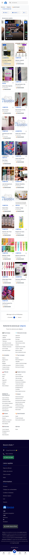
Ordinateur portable (6, 339)
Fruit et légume (5, 416)
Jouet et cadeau (5, 405)
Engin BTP (4, 380)
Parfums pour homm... (7, 134)
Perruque (17, 339)
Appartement (5, 360)
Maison (3, 358)
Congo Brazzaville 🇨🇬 (11, 450)
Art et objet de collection (7, 403)
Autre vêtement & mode (21, 352)
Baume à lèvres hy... (21, 255)
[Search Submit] (10, 2)
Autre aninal (18, 409)
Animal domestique (20, 397)
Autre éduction (5, 435)
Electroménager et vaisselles (19, 360)
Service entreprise (19, 380)
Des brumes (5, 109)
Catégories (9, 7)
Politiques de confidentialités (10, 489)
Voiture (3, 374)
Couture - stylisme (19, 348)
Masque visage (6, 255)
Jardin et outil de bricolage (21, 363)
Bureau (3, 361)
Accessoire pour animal (20, 400)
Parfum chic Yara (6, 231)
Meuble (17, 358)
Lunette (17, 345)
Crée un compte (6, 474)
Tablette (4, 337)
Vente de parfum (20, 158)
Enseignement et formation (19, 388)
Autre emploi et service (20, 391)
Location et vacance (6, 365)
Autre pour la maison (20, 367)
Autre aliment (5, 423)
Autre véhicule (5, 386)
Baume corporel (20, 60)
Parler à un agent (9, 457)
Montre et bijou (19, 350)
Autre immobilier (5, 369)
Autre (17, 429)
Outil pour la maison (20, 365)
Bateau (3, 384)
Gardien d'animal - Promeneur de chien (20, 405)
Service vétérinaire (19, 408)
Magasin (4, 363)
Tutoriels (5, 502)
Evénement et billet (6, 401)
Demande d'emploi (19, 386)
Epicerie (4, 418)
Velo (3, 378)
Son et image (5, 348)
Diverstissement (5, 399)
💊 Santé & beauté (15, 7)
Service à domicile (19, 376)
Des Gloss (4, 160)
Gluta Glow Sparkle (7, 86)
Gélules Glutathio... (20, 184)
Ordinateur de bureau (6, 346)
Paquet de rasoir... (20, 231)
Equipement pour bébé (20, 346)
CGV (4, 499)
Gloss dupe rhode (6, 279)
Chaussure (18, 337)
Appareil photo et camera (7, 345)
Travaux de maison (19, 384)
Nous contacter (9, 454)
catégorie (20, 329)
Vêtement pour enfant (20, 343)
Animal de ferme (19, 398)
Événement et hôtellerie (21, 382)
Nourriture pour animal (20, 402)
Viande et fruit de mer (7, 420)
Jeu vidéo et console (6, 343)
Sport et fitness (5, 398)
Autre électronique (6, 350)
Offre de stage (19, 378)
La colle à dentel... (7, 60)
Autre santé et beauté (20, 420)
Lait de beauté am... (7, 184)
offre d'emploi (18, 374)
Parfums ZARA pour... (21, 279)
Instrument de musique (7, 407)
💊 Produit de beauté (7, 63)
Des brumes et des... (21, 109)
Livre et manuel (5, 429)
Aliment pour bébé (6, 422)
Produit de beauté (19, 418)
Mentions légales (7, 496)
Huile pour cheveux (20, 133)
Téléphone (4, 335)
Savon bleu (5, 207)
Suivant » (20, 317)
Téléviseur (4, 341)
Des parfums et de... (21, 84)
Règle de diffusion (7, 468)
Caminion (4, 382)
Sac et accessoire (19, 341)
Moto (3, 376)
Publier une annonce (7, 471)
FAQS (4, 477)
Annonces (3, 7)
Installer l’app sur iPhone (11, 526)
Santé (17, 416)
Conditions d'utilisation (8, 493)
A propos (5, 486)
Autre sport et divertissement (5, 409)
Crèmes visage (19, 207)
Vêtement (18, 335)
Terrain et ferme (5, 367)
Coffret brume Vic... (7, 303)
